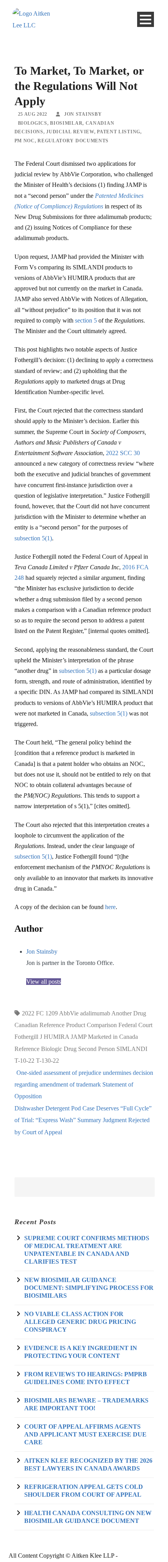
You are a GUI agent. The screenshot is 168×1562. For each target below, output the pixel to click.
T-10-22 (24, 1060)
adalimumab (95, 1013)
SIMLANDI (131, 1049)
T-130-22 (47, 1060)
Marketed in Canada (113, 1036)
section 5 (86, 320)
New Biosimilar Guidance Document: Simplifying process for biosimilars (89, 1288)
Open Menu (145, 19)
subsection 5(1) (33, 538)
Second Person (96, 1049)
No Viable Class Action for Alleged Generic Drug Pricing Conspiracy (80, 1322)
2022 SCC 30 (123, 453)
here (110, 907)
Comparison (102, 1025)
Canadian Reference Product (49, 1025)
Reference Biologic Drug (45, 1049)
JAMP (78, 1036)
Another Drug (128, 1013)
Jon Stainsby (41, 951)
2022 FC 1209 (40, 1013)
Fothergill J (28, 1036)
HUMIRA (56, 1036)
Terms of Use (135, 1555)
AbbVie (69, 1013)
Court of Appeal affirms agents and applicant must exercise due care (85, 1434)
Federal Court (135, 1025)
